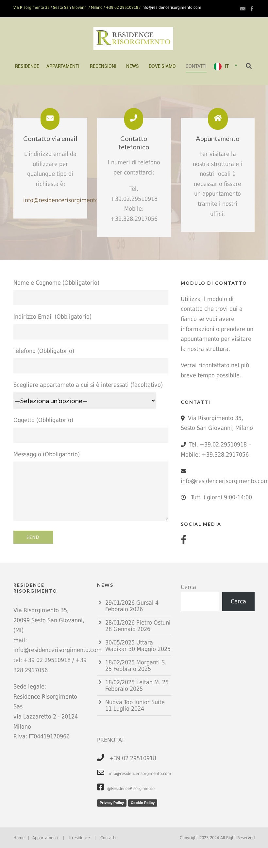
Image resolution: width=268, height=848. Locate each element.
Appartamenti (45, 837)
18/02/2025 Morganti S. (135, 662)
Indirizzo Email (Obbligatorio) (52, 316)
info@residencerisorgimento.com (171, 7)
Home (19, 837)
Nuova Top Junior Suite (135, 702)
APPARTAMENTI (62, 66)
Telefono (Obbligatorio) (43, 350)
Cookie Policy (143, 802)
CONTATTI (196, 66)
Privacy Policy (112, 802)
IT (227, 66)
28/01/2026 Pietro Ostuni (138, 622)
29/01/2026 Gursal (129, 602)
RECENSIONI (103, 66)
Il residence (79, 837)
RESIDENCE (27, 66)
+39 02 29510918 (47, 660)
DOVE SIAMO (162, 66)
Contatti (108, 837)
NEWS (132, 66)
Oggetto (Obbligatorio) (43, 419)
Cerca (188, 586)
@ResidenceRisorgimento (131, 788)
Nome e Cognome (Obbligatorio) (56, 282)
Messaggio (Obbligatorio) (46, 454)
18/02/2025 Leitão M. (132, 682)
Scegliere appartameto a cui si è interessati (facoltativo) (88, 384)
